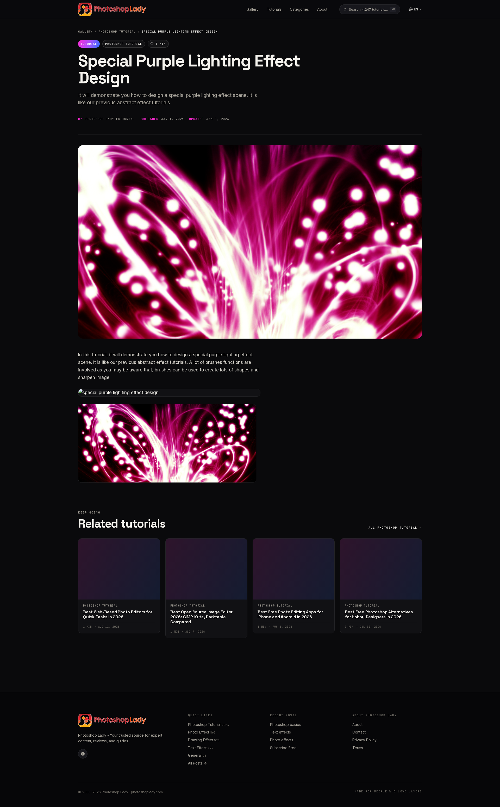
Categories (299, 9)
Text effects (280, 732)
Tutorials (274, 9)
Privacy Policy (364, 740)
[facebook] (83, 754)
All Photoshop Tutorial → (395, 527)
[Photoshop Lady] (112, 9)
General (197, 755)
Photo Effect (202, 732)
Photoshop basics (285, 724)
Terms (357, 747)
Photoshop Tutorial (117, 31)
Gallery (253, 9)
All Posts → (197, 763)
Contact (359, 732)
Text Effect (200, 747)
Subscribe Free (283, 747)
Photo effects (281, 740)
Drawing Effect (204, 740)
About (322, 9)
